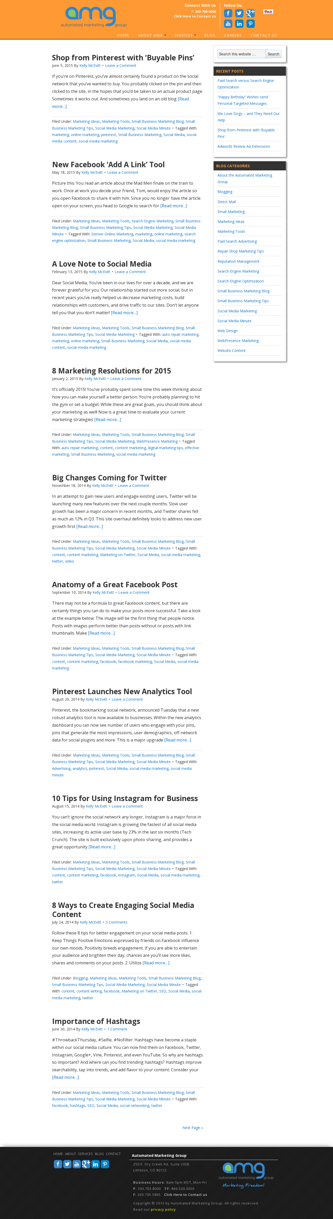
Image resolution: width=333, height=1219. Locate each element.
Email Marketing (231, 211)
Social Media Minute (154, 128)
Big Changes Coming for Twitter (109, 477)
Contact (113, 1153)
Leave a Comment (120, 65)
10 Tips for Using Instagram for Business (125, 798)
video (69, 561)
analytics (80, 768)
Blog (209, 35)
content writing (89, 991)
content (106, 447)
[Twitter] (67, 1167)
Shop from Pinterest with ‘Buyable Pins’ (123, 57)
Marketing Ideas (86, 121)
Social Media (174, 134)
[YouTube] (76, 1167)
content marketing (130, 447)
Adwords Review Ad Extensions (243, 146)
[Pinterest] (105, 1167)
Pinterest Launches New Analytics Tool (122, 691)
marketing (60, 134)
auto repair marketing (180, 334)
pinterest (108, 134)
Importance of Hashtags (96, 1021)
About (70, 1153)
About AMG (148, 35)
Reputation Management (238, 261)
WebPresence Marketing (157, 441)
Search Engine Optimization (240, 281)
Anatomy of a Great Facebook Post (115, 584)
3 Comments (116, 922)
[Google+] (86, 1167)
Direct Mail (226, 201)
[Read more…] (173, 206)
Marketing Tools (116, 121)
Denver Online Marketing (112, 233)
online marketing (85, 134)
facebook (108, 661)
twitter (57, 561)
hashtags (77, 1105)
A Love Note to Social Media (102, 264)
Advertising (61, 768)
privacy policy (163, 1209)
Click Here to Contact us (185, 1194)
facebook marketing (135, 661)
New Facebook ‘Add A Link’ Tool (108, 164)
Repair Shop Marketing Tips (240, 251)
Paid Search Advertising (237, 241)
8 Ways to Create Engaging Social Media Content (123, 909)
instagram (126, 875)
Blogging (80, 978)
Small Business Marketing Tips (105, 227)
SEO (162, 991)
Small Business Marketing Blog (158, 121)
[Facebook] (58, 1167)
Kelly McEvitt (90, 65)
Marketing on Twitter (118, 554)
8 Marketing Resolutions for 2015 (111, 371)
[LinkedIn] (95, 1167)
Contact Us (264, 35)
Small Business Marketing (139, 134)
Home (123, 35)
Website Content (231, 350)
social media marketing (98, 141)
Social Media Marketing (115, 128)
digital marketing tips (165, 447)
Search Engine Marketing (152, 220)
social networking (134, 1105)
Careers (233, 35)
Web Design (227, 330)
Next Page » (192, 1127)
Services (181, 35)
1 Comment (117, 1029)
